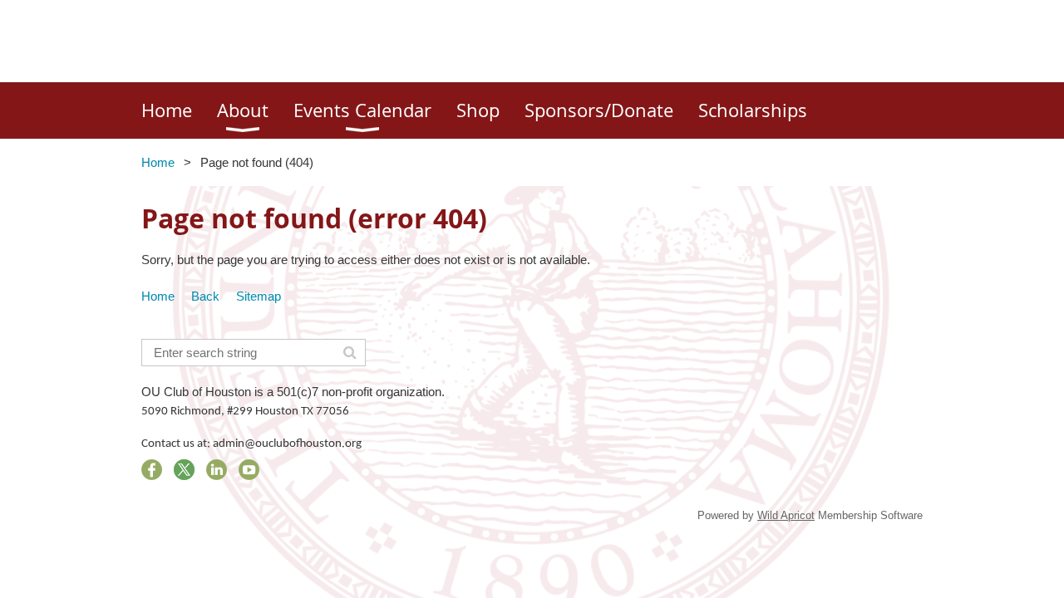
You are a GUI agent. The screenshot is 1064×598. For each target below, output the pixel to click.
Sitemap (258, 296)
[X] (184, 469)
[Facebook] (151, 469)
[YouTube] (249, 469)
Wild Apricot (786, 515)
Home (158, 162)
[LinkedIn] (216, 469)
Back (205, 296)
